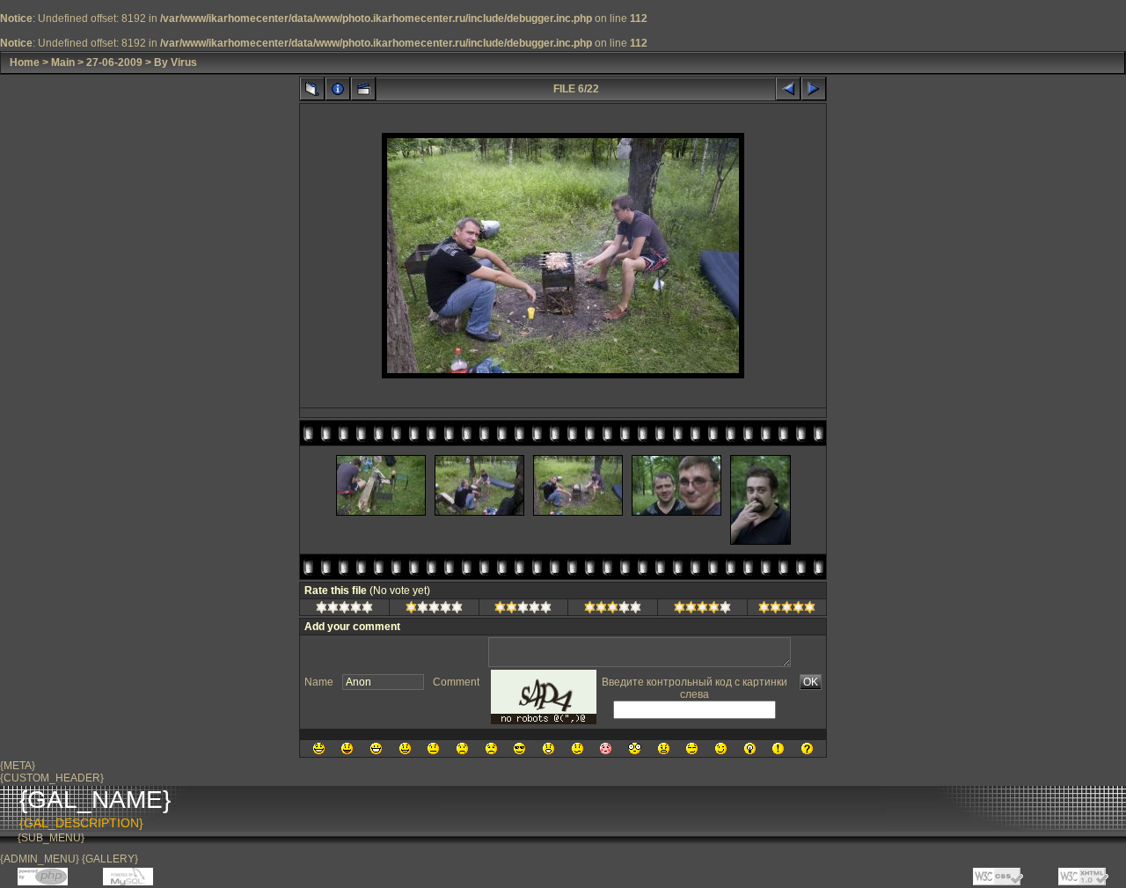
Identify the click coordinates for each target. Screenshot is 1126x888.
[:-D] (376, 748)
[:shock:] (634, 748)
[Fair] (523, 610)
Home (25, 62)
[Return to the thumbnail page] (312, 88)
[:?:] (807, 748)
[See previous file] (788, 88)
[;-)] (721, 748)
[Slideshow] (363, 88)
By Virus (175, 62)
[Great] (786, 610)
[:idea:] (750, 748)
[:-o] (548, 748)
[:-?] (577, 748)
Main (63, 62)
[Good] (612, 610)
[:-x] (663, 748)
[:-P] (347, 748)
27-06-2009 (114, 62)
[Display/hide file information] (337, 88)
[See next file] (813, 88)
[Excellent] (702, 610)
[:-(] (462, 748)
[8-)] (519, 748)
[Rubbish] (344, 610)
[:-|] (433, 748)
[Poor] (434, 610)
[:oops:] (605, 748)
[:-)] (405, 748)
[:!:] (778, 748)
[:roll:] (691, 748)
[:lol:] (318, 748)
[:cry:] (491, 748)
